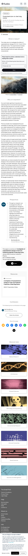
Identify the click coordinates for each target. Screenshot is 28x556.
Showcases (5, 34)
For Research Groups (6, 532)
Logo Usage (4, 495)
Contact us (4, 507)
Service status (4, 502)
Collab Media (13, 94)
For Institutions (5, 530)
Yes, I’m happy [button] (15, 553)
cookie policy (11, 542)
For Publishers (4, 529)
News (2, 515)
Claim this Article (14, 315)
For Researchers (5, 527)
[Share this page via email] (3, 325)
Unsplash (20, 94)
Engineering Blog (5, 519)
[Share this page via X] (14, 330)
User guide (4, 504)
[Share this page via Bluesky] (7, 325)
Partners (3, 521)
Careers (3, 517)
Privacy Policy (4, 494)
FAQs (2, 505)
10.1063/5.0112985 (9, 26)
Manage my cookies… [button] (6, 553)
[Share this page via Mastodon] (20, 325)
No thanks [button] (23, 553)
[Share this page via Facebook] (12, 325)
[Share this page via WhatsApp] (25, 325)
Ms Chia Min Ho (15, 240)
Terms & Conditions (6, 492)
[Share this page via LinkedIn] (16, 325)
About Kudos (4, 514)
